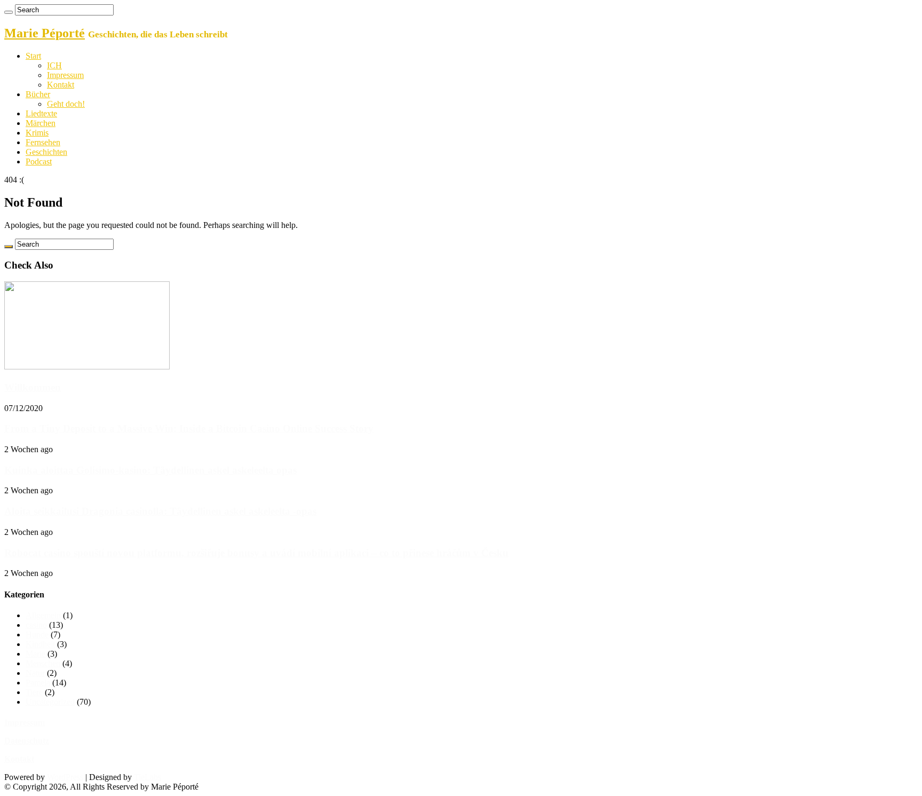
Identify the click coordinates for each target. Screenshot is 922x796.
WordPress (65, 777)
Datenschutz (26, 740)
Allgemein (43, 615)
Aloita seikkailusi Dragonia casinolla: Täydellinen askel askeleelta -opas (160, 511)
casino (36, 624)
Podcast (39, 161)
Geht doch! (66, 103)
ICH (54, 65)
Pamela (38, 682)
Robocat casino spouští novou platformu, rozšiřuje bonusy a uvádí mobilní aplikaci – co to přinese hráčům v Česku (256, 552)
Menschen (43, 663)
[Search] (8, 12)
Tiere (34, 692)
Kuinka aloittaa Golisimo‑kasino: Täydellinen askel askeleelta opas (150, 470)
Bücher (38, 94)
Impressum (65, 75)
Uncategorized (50, 701)
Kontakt (60, 84)
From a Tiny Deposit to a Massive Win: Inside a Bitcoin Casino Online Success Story (188, 428)
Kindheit (40, 644)
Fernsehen (43, 142)
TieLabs (147, 777)
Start (33, 55)
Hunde (37, 634)
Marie (35, 653)
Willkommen (32, 387)
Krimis (37, 132)
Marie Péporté (44, 33)
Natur (35, 672)
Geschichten (46, 151)
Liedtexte (41, 113)
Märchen (40, 123)
